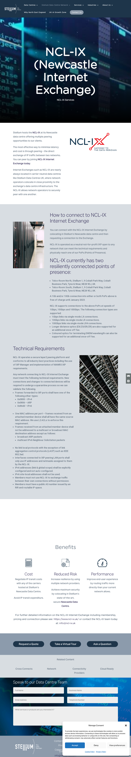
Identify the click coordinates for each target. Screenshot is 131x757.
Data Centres (30, 5)
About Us (106, 5)
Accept (75, 745)
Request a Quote (29, 644)
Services (78, 5)
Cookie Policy (90, 752)
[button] (126, 725)
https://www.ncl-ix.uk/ (66, 619)
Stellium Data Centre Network (55, 5)
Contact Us (77, 12)
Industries (92, 5)
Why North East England (35, 12)
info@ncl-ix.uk (67, 623)
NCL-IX (36, 132)
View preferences (117, 745)
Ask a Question (102, 644)
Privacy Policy (101, 752)
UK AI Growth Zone (57, 12)
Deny (96, 745)
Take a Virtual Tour (65, 644)
